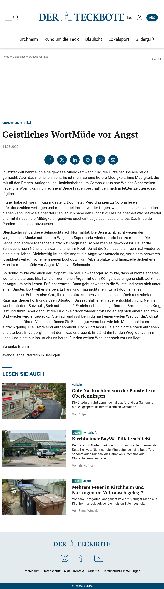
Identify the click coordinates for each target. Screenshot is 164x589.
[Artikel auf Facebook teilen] (49, 160)
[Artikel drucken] (100, 160)
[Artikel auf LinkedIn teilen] (75, 160)
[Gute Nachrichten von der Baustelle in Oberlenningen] (34, 400)
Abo (152, 17)
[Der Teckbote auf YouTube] (98, 558)
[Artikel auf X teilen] (62, 160)
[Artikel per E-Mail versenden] (113, 160)
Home (5, 56)
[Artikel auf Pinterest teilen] (87, 160)
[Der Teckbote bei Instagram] (64, 558)
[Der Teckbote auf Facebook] (81, 558)
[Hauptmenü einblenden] (9, 17)
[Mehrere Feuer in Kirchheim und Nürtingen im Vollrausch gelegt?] (34, 496)
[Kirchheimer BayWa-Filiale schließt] (34, 448)
